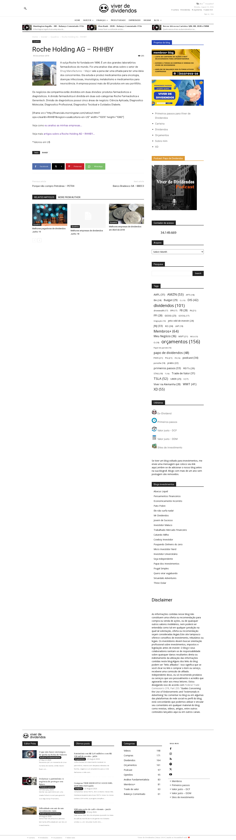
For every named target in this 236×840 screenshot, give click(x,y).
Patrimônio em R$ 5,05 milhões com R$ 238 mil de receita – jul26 (93, 755)
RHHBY (45, 152)
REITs (189, 368)
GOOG (170, 315)
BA (158, 300)
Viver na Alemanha (167, 384)
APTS (190, 294)
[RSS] (170, 759)
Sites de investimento (169, 447)
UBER (175, 378)
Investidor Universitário (166, 554)
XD (156, 146)
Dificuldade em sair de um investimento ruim (51, 809)
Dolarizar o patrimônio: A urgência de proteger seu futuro (51, 782)
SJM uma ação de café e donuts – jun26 (92, 809)
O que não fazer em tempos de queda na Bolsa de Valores (53, 753)
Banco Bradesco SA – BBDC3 (128, 186)
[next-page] (39, 240)
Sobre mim (161, 140)
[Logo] (118, 8)
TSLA (161, 378)
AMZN (175, 294)
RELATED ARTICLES (44, 197)
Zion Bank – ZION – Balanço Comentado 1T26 (120, 26)
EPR (173, 310)
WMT (189, 384)
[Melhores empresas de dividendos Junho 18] (88, 216)
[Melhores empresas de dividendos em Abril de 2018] (126, 214)
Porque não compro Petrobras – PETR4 (53, 186)
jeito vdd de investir (181, 320)
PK (177, 358)
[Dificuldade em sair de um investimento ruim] (29, 811)
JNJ (158, 326)
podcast (190, 357)
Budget (171, 300)
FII (193, 310)
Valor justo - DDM (167, 438)
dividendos (169, 305)
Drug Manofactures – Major (75, 70)
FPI (158, 315)
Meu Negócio (165, 336)
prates (173, 362)
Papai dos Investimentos (166, 563)
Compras (78, 788)
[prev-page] (34, 240)
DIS (193, 300)
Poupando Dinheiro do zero (168, 544)
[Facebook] (170, 748)
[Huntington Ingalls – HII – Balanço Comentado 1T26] (27, 27)
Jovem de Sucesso (163, 520)
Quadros (55, 37)
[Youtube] (170, 774)
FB (184, 310)
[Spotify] (170, 764)
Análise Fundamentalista (50, 757)
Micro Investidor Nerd (165, 549)
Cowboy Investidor (163, 539)
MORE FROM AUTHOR (69, 197)
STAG (158, 373)
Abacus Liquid (161, 491)
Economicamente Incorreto (168, 500)
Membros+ (166, 331)
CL (182, 300)
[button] (25, 8)
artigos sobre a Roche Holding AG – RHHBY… (69, 133)
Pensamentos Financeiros (167, 496)
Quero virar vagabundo (166, 573)
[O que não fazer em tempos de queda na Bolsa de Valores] (29, 754)
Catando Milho (161, 534)
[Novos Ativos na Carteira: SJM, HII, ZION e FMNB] (156, 27)
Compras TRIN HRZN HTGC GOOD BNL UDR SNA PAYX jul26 (93, 784)
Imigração (160, 321)
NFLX (194, 336)
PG (168, 357)
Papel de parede (162, 348)
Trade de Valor (183, 373)
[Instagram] (170, 753)
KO (169, 326)
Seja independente (163, 558)
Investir (44, 37)
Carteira (159, 123)
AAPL (159, 294)
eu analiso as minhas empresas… (63, 125)
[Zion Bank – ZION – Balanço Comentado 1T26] (91, 27)
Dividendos (161, 129)
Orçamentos (162, 135)
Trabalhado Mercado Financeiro (170, 529)
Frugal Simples (161, 568)
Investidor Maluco (163, 525)
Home (35, 37)
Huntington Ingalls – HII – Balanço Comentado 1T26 (58, 26)
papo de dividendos (171, 352)
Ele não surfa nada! (164, 510)
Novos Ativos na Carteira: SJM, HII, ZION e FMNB (186, 26)
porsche (159, 363)
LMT (179, 326)
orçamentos (180, 341)
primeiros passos (167, 368)
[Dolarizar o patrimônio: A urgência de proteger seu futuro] (29, 781)
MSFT (183, 336)
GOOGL (184, 315)
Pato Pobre (160, 505)
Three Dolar (160, 582)
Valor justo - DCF (167, 430)
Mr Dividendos (161, 515)
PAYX (158, 357)
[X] (170, 769)
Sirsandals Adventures (165, 578)
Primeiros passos (167, 421)
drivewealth (161, 310)
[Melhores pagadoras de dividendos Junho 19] (49, 215)
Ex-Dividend (164, 413)
